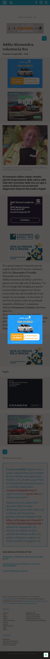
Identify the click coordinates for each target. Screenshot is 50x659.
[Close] (42, 315)
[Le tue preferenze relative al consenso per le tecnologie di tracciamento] (46, 655)
